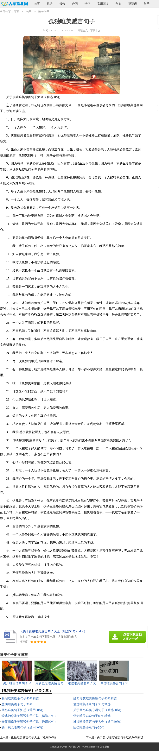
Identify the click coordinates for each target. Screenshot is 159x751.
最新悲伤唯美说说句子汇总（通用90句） (29, 721)
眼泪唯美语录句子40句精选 (20, 698)
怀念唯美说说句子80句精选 (92, 715)
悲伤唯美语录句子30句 (17, 704)
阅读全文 (83, 30)
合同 (75, 3)
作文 (118, 3)
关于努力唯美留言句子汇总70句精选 (120, 737)
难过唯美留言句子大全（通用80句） (98, 721)
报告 (62, 3)
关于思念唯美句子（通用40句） (23, 727)
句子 (146, 3)
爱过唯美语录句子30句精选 (92, 704)
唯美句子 (43, 11)
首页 (37, 3)
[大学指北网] (14, 4)
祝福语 (132, 3)
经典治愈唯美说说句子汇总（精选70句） (29, 715)
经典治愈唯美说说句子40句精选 (95, 698)
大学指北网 (74, 746)
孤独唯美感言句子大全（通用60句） (34, 737)
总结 (50, 3)
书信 (87, 3)
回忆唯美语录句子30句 (88, 727)
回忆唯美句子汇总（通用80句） (23, 710)
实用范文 (103, 3)
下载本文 (95, 30)
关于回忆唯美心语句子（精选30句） (98, 710)
